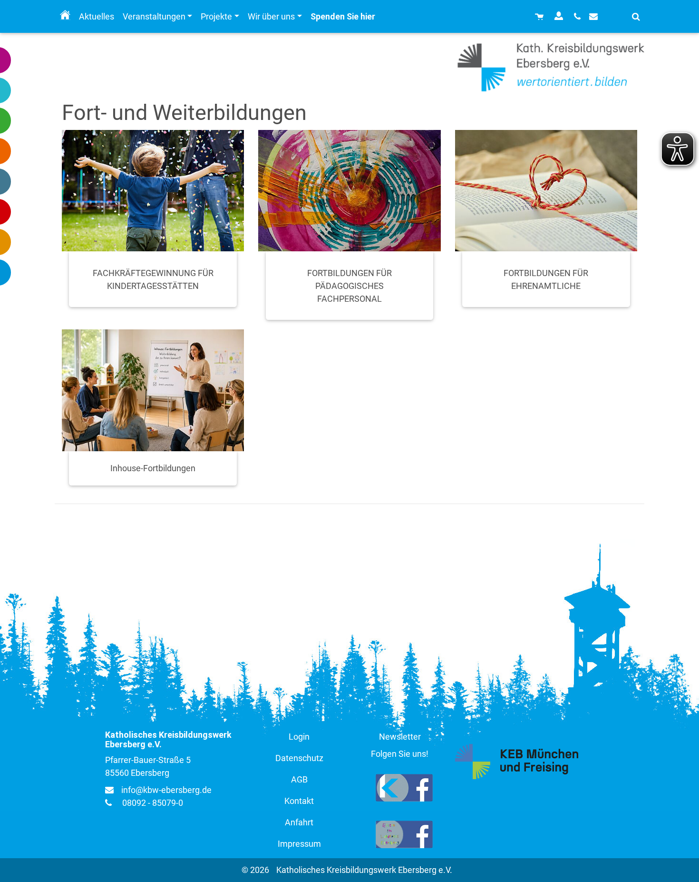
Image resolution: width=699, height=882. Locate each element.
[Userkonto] (560, 16)
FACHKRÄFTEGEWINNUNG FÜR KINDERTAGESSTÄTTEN (153, 279)
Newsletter (400, 737)
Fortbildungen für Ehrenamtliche (546, 279)
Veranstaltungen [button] (154, 16)
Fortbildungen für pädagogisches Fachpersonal (349, 286)
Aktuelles (96, 16)
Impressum (299, 844)
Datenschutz (299, 758)
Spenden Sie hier (343, 16)
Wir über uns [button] (271, 16)
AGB (299, 779)
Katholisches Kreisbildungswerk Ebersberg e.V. (364, 870)
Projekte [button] (216, 16)
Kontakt (299, 801)
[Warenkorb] (540, 16)
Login (299, 737)
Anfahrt (299, 822)
